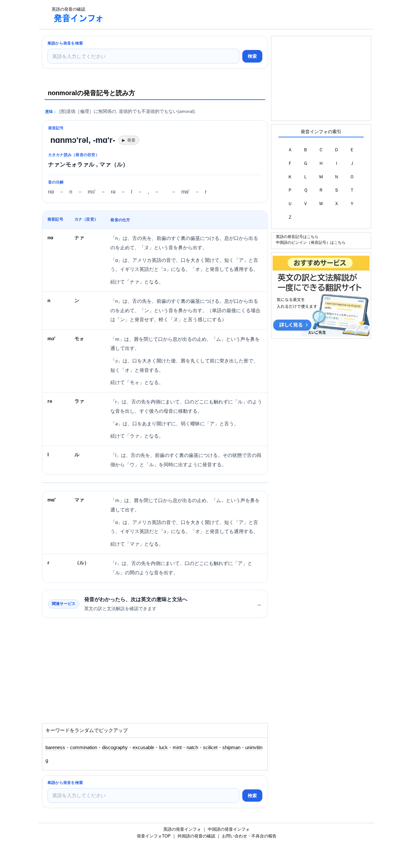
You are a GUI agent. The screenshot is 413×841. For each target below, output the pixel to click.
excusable (143, 747)
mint (177, 747)
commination (83, 747)
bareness (55, 747)
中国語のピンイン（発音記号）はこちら (311, 242)
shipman (231, 747)
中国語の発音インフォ (229, 829)
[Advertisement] (227, 14)
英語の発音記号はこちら (297, 236)
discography (115, 747)
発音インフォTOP (154, 836)
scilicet (210, 747)
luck (163, 747)
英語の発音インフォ (182, 829)
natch (192, 747)
